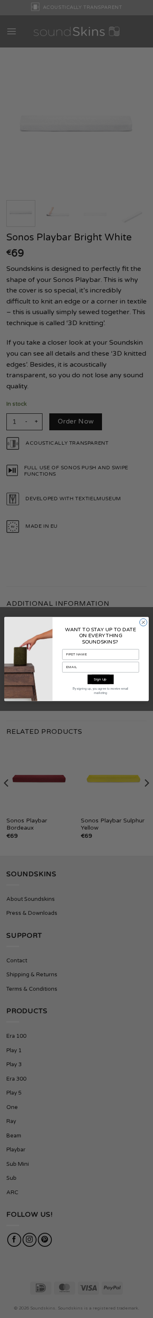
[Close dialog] (143, 622)
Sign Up (100, 679)
